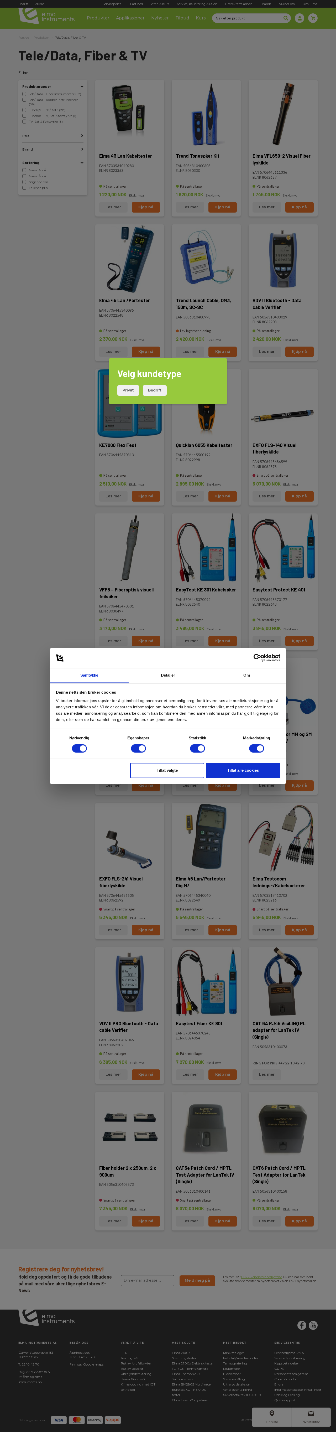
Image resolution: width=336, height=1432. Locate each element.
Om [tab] (246, 675)
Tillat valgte (167, 770)
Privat (128, 390)
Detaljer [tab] (168, 675)
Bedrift (154, 390)
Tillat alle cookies (243, 770)
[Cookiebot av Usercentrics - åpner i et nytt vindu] (257, 658)
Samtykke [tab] (89, 675)
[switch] (138, 748)
